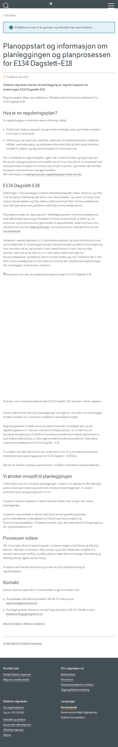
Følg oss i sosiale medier (16, 679)
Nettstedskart (68, 674)
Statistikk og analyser (14, 719)
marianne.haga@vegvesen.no (24, 614)
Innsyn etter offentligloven (17, 724)
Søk (6, 10)
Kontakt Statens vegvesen (17, 674)
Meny (111, 10)
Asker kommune (39, 227)
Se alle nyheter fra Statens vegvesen (22, 643)
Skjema (7, 734)
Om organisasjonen (13, 707)
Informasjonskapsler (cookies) (77, 684)
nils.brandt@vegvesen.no (22, 603)
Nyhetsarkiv (10, 15)
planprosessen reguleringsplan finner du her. (54, 174)
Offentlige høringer (13, 729)
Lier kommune (12, 231)
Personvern (67, 679)
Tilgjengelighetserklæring (75, 689)
